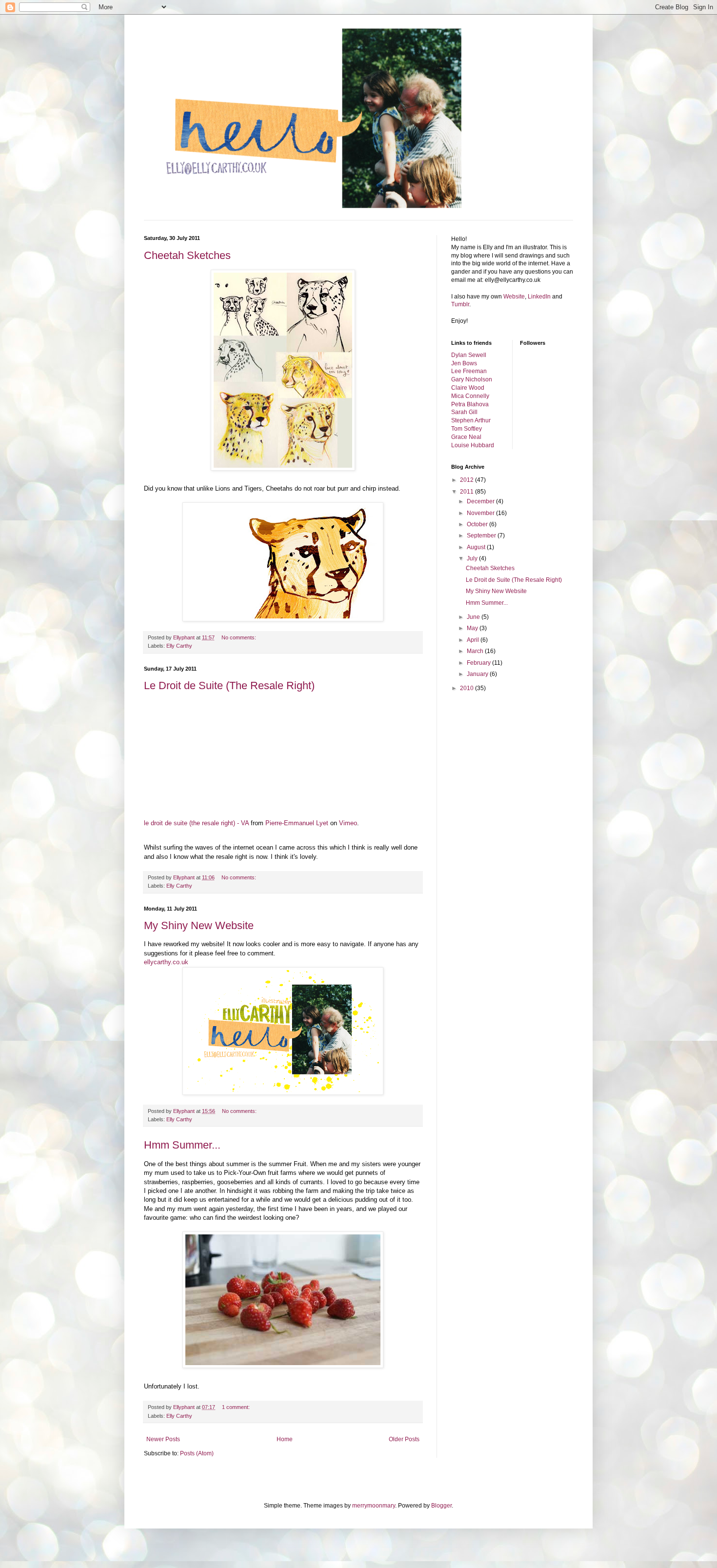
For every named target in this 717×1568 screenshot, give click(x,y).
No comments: (239, 637)
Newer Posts (163, 1439)
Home (285, 1439)
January (478, 674)
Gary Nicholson (471, 379)
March (476, 651)
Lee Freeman (469, 371)
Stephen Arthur (471, 420)
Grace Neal (466, 437)
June (474, 617)
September (482, 535)
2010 (467, 688)
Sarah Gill (464, 412)
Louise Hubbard (472, 445)
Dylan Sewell (468, 355)
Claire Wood (467, 387)
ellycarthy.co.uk (166, 962)
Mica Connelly (470, 396)
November (481, 513)
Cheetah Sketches (187, 255)
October (478, 524)
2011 (467, 491)
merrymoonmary (373, 1505)
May (473, 628)
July (473, 558)
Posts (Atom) (197, 1453)
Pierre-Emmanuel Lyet (296, 823)
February (479, 662)
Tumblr (460, 304)
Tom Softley (466, 428)
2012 (467, 479)
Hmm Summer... (182, 1145)
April (473, 639)
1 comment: (236, 1407)
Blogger (441, 1505)
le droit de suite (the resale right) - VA (196, 823)
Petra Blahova (470, 404)
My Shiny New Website (199, 925)
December (481, 501)
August (477, 547)
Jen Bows (464, 363)
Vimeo (348, 823)
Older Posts (404, 1439)
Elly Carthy (179, 646)
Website (514, 296)
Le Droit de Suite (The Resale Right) (229, 685)
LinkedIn (539, 296)
